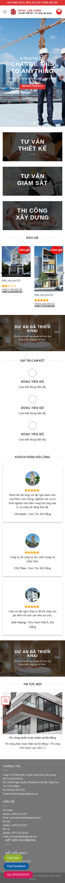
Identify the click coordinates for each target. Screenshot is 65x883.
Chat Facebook (16, 866)
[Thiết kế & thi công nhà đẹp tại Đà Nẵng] (31, 11)
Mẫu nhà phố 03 (11, 281)
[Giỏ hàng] (59, 12)
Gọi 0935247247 (18, 874)
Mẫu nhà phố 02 (43, 295)
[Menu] (5, 11)
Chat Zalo (13, 858)
